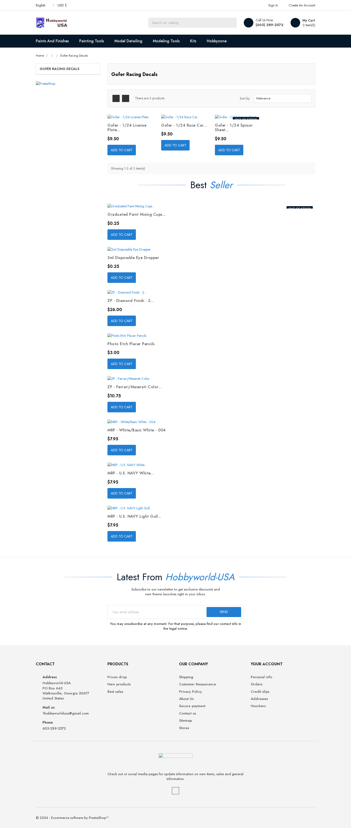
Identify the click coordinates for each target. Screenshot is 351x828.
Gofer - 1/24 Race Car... (184, 125)
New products (119, 684)
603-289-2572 (54, 728)
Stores (184, 728)
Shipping (186, 677)
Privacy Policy (190, 691)
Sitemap (185, 720)
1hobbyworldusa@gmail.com (66, 713)
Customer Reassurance (197, 684)
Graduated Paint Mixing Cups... (136, 214)
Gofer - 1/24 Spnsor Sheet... (234, 128)
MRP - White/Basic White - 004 (136, 430)
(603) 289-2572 (269, 24)
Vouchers (258, 706)
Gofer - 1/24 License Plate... (126, 128)
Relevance (282, 98)
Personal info (261, 677)
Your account (267, 664)
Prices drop (117, 677)
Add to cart (122, 150)
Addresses (259, 698)
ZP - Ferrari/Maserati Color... (134, 387)
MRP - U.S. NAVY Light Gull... (134, 516)
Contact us (187, 713)
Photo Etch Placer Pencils (131, 344)
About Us (186, 698)
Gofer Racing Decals (59, 68)
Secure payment (192, 706)
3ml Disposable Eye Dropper (133, 257)
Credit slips (260, 691)
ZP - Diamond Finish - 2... (130, 300)
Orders (256, 684)
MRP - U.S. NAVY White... (130, 473)
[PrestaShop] (45, 83)
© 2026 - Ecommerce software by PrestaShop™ (72, 817)
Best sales (115, 691)
